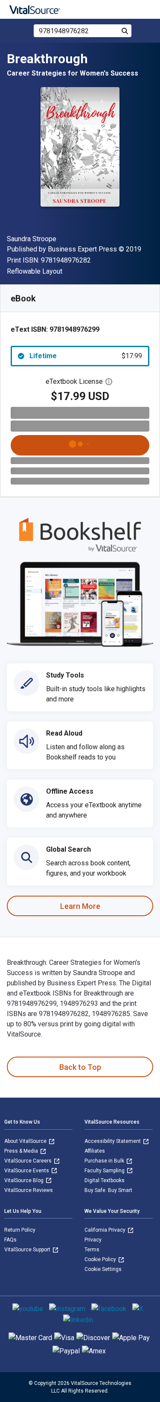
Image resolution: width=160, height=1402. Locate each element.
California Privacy (105, 1230)
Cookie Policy (100, 1259)
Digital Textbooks (104, 1180)
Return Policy (19, 1230)
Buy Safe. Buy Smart (108, 1190)
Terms (91, 1250)
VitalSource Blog (24, 1180)
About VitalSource (26, 1141)
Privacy (93, 1240)
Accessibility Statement (113, 1141)
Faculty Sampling (105, 1171)
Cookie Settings (103, 1269)
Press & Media (21, 1151)
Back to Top (80, 1067)
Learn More (80, 906)
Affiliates (94, 1151)
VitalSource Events (27, 1171)
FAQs (10, 1240)
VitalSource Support (28, 1250)
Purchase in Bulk (104, 1161)
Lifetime (85, 356)
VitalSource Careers (28, 1161)
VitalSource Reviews (28, 1190)
